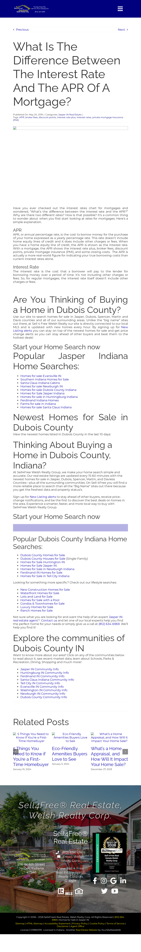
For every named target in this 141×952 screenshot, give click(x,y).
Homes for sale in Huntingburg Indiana (49, 397)
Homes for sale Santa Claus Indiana (46, 407)
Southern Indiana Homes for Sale (44, 379)
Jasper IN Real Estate (70, 114)
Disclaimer (63, 926)
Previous (22, 29)
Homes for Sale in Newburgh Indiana (47, 569)
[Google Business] (113, 881)
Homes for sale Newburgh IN (41, 386)
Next (121, 29)
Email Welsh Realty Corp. (72, 859)
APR (21, 117)
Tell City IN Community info (40, 683)
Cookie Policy (97, 923)
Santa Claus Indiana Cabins (40, 383)
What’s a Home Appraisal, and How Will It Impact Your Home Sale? (109, 756)
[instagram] (104, 881)
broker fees (31, 117)
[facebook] (95, 881)
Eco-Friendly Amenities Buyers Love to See (69, 754)
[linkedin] (123, 881)
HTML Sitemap (34, 923)
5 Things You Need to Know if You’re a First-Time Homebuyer (31, 756)
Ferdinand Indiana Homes (39, 400)
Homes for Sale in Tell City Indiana (44, 576)
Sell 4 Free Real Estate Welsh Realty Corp (70, 872)
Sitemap (20, 923)
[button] (16, 751)
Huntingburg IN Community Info (44, 672)
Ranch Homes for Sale (36, 610)
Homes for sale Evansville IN (40, 376)
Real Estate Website (86, 930)
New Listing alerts (43, 497)
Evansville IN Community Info (42, 686)
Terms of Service (115, 923)
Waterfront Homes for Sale (39, 593)
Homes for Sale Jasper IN (38, 565)
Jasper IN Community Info (39, 669)
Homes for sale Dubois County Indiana (48, 390)
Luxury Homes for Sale (36, 607)
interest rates (84, 117)
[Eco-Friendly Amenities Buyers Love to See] (70, 734)
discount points (47, 117)
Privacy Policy (80, 923)
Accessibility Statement (57, 923)
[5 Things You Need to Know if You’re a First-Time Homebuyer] (31, 734)
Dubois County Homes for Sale (42, 555)
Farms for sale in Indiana (38, 404)
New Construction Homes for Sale (45, 589)
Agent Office (77, 926)
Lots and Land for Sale (36, 596)
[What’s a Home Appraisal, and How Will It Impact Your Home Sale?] (109, 734)
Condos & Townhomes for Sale (42, 603)
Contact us (49, 620)
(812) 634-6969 (109, 624)
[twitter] (104, 891)
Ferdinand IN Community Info (42, 676)
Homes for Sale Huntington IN (42, 562)
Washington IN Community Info (43, 690)
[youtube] (114, 891)
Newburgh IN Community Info (42, 693)
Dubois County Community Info (43, 697)
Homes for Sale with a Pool (39, 600)
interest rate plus (66, 117)
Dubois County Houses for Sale (42, 558)
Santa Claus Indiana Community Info (47, 679)
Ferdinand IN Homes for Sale (41, 572)
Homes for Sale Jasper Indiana (42, 393)
